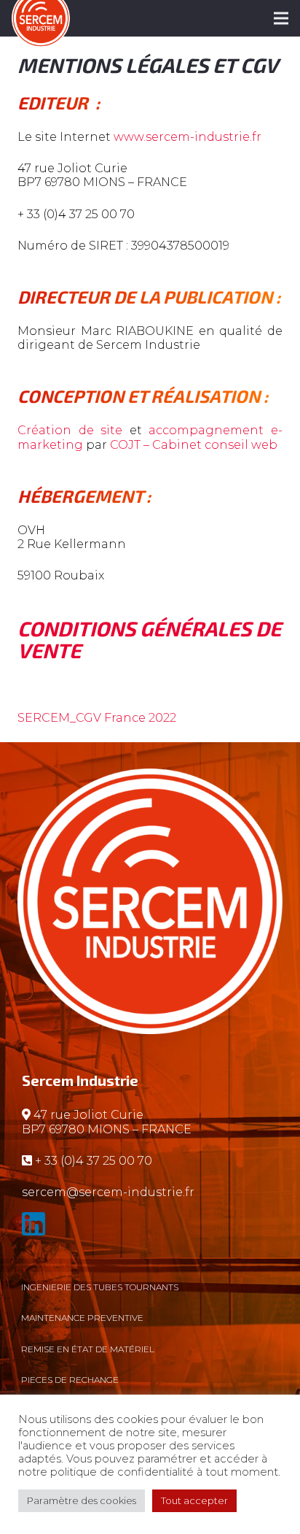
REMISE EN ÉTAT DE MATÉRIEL (87, 1349)
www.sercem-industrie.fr (189, 137)
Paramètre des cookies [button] (81, 1500)
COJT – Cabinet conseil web (195, 445)
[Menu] (281, 18)
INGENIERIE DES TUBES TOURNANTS (99, 1286)
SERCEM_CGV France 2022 (96, 718)
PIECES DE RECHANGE (70, 1379)
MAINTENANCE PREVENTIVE (82, 1317)
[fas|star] (150, 1227)
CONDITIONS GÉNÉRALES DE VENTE (149, 639)
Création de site (69, 430)
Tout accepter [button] (194, 1500)
